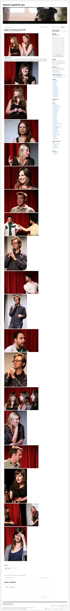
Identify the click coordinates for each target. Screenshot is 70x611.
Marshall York (55, 90)
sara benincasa (55, 128)
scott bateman (55, 93)
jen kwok (54, 116)
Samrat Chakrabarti (56, 127)
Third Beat (55, 137)
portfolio (58, 68)
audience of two (55, 104)
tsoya (54, 148)
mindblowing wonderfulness (57, 123)
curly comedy (55, 107)
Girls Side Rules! (56, 147)
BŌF (54, 142)
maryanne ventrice (56, 91)
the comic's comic (56, 135)
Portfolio (28, 22)
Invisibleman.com (56, 88)
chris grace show (56, 144)
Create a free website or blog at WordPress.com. (59, 605)
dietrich (54, 84)
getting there (55, 112)
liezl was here (55, 89)
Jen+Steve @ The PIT (8, 27)
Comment (43, 597)
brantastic (54, 83)
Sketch (20, 22)
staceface (54, 132)
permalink (23, 575)
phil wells (54, 125)
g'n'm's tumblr (55, 111)
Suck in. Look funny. (56, 133)
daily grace (55, 146)
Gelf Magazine (55, 152)
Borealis (54, 100)
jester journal (55, 117)
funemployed (55, 86)
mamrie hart (55, 121)
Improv (16, 22)
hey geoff (54, 115)
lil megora (54, 119)
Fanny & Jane (55, 85)
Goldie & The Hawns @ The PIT (15, 30)
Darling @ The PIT (44, 27)
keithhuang (19, 31)
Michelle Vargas (55, 122)
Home (5, 22)
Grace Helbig (55, 114)
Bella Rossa (55, 105)
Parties (24, 22)
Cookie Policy (24, 608)
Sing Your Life (55, 94)
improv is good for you (14, 4)
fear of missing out (56, 109)
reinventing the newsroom (57, 126)
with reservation (55, 95)
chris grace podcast (56, 143)
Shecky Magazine (56, 131)
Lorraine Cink (55, 120)
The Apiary (55, 153)
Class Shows (10, 22)
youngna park (55, 96)
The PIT (54, 136)
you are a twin (55, 138)
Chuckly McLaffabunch (57, 106)
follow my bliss (55, 110)
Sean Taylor (55, 130)
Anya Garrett (55, 81)
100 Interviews (55, 80)
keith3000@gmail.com (56, 71)
